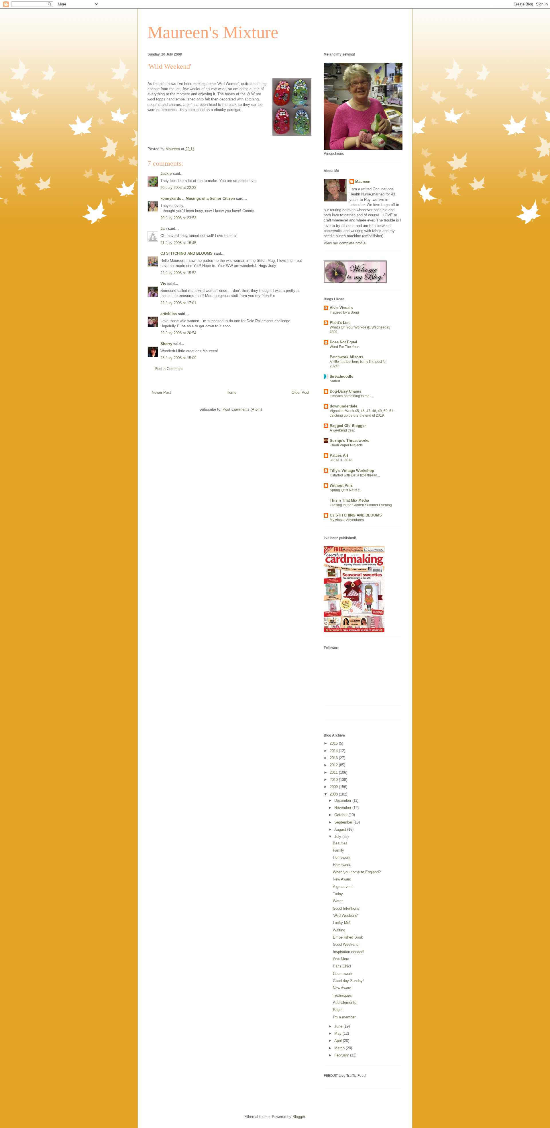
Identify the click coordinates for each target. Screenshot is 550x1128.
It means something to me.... (351, 396)
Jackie (166, 173)
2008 (334, 794)
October (341, 815)
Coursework (342, 973)
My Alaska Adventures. (347, 520)
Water (338, 901)
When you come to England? (357, 872)
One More (341, 959)
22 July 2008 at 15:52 (178, 273)
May (338, 1033)
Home (231, 392)
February (342, 1055)
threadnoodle (341, 376)
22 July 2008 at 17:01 (178, 303)
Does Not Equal (343, 342)
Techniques (342, 995)
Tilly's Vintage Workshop (352, 470)
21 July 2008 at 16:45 (178, 243)
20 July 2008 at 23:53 (178, 218)
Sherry (166, 344)
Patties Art (339, 455)
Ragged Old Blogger (348, 426)
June (338, 1026)
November (343, 808)
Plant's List (339, 322)
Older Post (300, 392)
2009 (334, 787)
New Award (342, 879)
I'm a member (344, 1017)
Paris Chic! (342, 966)
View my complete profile (345, 243)
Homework (341, 857)
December (343, 800)
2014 (334, 751)
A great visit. (343, 886)
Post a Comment (169, 369)
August (340, 829)
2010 (334, 779)
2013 (334, 758)
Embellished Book (348, 937)
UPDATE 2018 (341, 460)
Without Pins (341, 485)
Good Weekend (345, 944)
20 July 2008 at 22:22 (178, 187)
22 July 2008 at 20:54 (178, 333)
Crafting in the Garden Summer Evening (361, 505)
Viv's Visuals (341, 308)
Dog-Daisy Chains (345, 391)
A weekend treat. (342, 430)
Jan (163, 228)
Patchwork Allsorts (346, 357)
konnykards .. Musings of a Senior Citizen (197, 198)
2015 (334, 743)
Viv (163, 284)
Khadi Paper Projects (346, 445)
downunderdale (343, 406)
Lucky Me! (341, 923)
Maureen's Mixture (213, 32)
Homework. (342, 865)
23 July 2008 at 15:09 (178, 358)
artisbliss (168, 314)
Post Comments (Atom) (242, 409)
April (338, 1040)
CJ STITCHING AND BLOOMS (186, 253)
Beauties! (341, 843)
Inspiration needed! (348, 952)
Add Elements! (345, 1002)
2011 (334, 772)
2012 (334, 765)
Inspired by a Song (344, 312)
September (343, 822)
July (338, 836)
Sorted (335, 381)
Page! (338, 1010)
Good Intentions (346, 908)
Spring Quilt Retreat (345, 490)
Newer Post (161, 392)
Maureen (362, 181)
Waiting (339, 930)
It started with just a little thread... (355, 475)
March (340, 1048)
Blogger (298, 1117)
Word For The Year (344, 347)
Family (338, 850)
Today (338, 894)
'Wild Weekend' (345, 915)
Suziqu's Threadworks (349, 440)
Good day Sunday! (348, 981)
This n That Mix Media (349, 500)
